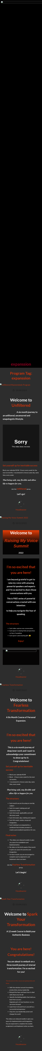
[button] (20, 356)
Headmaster (21, 509)
